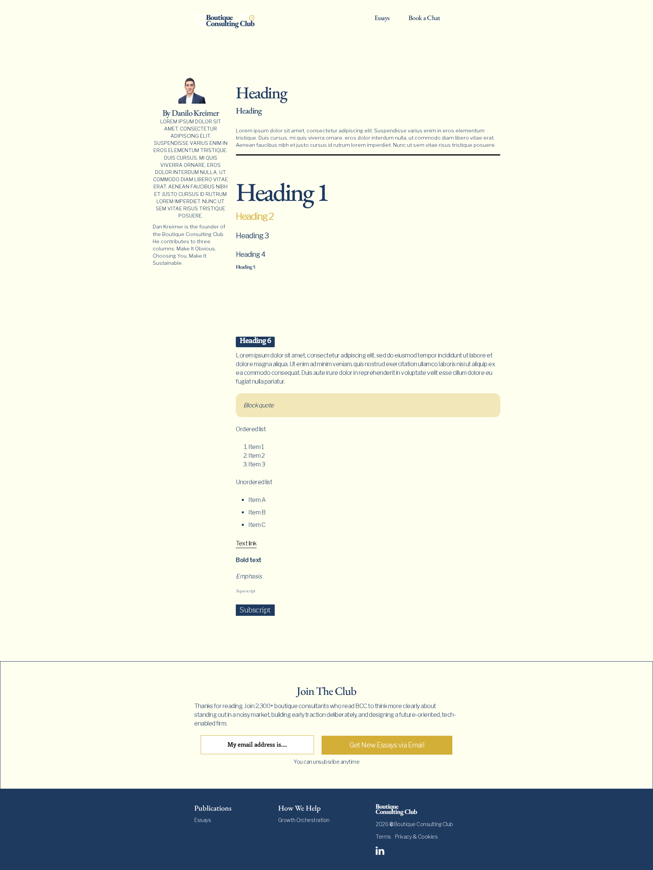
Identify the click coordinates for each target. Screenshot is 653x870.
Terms (383, 836)
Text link (246, 543)
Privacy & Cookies (416, 836)
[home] (230, 19)
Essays (382, 18)
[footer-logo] (417, 810)
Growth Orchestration (304, 820)
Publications (213, 808)
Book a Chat (424, 18)
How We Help (299, 808)
